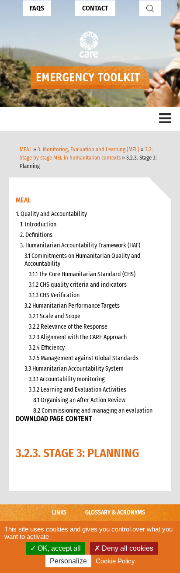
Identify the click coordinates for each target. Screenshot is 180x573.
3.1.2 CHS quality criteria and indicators (78, 284)
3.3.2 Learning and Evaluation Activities (77, 389)
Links (59, 512)
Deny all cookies (126, 548)
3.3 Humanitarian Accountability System (74, 368)
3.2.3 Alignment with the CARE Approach (78, 337)
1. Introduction (38, 224)
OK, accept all (58, 548)
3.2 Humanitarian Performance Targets (72, 305)
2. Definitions (36, 235)
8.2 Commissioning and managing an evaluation (92, 410)
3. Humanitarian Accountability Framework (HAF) (80, 245)
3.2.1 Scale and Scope (54, 316)
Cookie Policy (115, 561)
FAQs (37, 8)
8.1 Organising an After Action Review (79, 400)
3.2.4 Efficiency (47, 347)
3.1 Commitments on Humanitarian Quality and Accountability (82, 259)
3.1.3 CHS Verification (54, 295)
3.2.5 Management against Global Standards (83, 358)
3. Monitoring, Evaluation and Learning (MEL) (88, 149)
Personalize (68, 561)
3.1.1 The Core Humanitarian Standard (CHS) (82, 274)
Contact (95, 8)
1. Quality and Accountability (51, 214)
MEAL (26, 149)
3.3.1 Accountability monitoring (67, 379)
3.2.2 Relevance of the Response (68, 326)
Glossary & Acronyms (115, 512)
